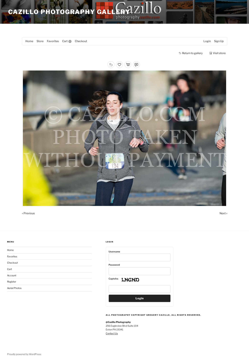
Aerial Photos (14, 288)
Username (114, 251)
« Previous (28, 213)
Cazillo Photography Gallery (69, 12)
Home (10, 250)
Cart (9, 269)
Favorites (12, 256)
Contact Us (112, 333)
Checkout (12, 262)
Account (11, 275)
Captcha (113, 278)
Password (114, 264)
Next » (223, 213)
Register (11, 281)
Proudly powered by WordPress (24, 354)
